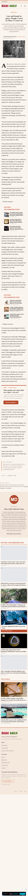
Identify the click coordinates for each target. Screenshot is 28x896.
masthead (9, 488)
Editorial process (21, 36)
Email (15, 475)
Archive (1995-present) (7, 751)
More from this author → (14, 533)
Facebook (10, 475)
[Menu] (25, 5)
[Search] (21, 6)
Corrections (4, 765)
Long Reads (4, 748)
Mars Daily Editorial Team (10, 36)
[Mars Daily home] (9, 6)
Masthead (4, 760)
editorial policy (17, 530)
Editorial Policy (5, 763)
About (3, 757)
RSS (9, 784)
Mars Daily (4, 745)
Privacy (15, 791)
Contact (3, 768)
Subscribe (4, 1)
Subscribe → (8, 781)
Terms (20, 791)
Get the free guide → (10, 402)
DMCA (25, 791)
